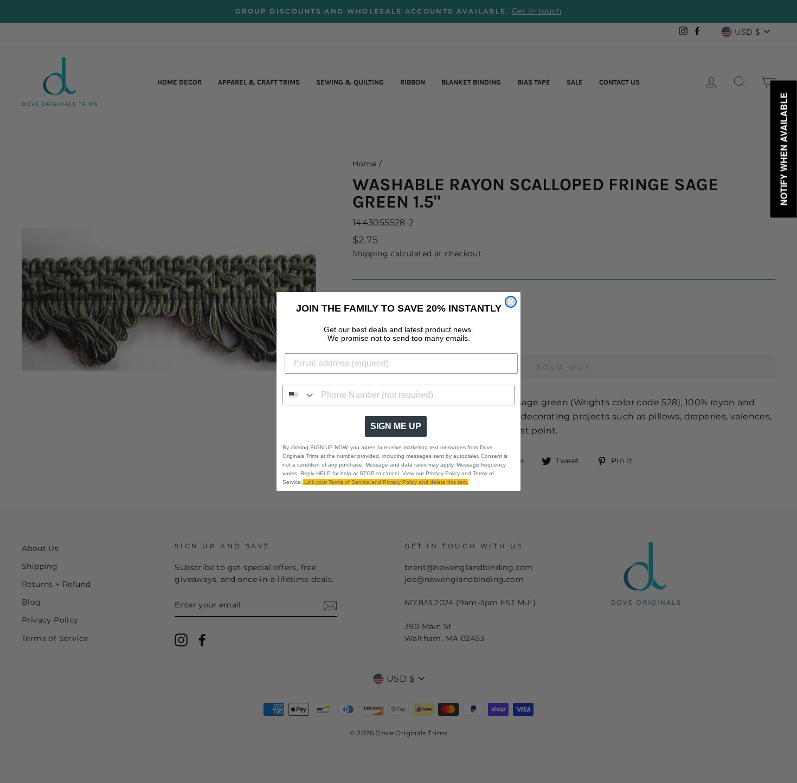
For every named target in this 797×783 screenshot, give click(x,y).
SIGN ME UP (395, 426)
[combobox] (299, 395)
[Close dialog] (510, 301)
